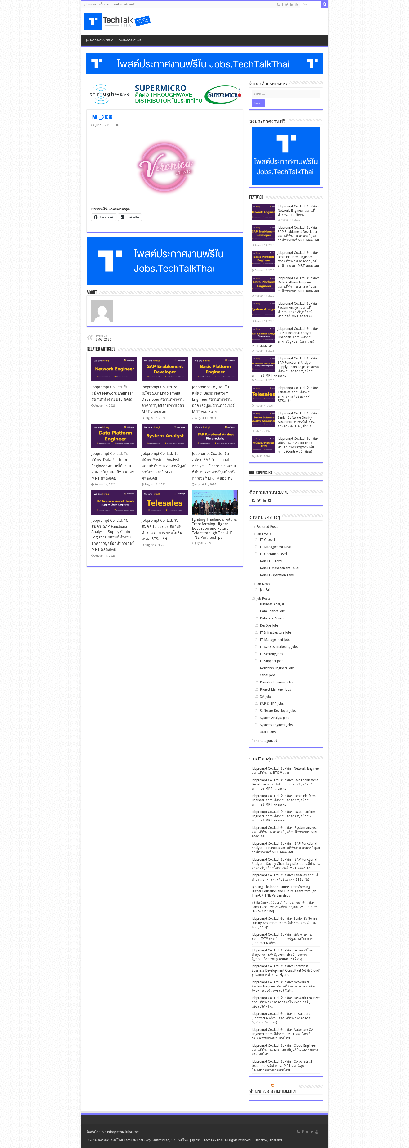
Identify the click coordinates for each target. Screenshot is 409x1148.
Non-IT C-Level (271, 561)
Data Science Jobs (272, 611)
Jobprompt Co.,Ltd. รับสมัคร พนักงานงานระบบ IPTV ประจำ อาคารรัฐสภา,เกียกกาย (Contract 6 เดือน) (282, 939)
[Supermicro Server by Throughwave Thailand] (165, 94)
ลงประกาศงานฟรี (124, 4)
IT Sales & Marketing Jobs (279, 647)
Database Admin (272, 618)
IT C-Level (267, 540)
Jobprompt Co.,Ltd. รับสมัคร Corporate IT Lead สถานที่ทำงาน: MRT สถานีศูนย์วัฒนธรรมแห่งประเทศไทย (282, 1065)
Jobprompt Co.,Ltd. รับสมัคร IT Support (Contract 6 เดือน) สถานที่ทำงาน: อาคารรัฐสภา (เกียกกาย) (281, 1018)
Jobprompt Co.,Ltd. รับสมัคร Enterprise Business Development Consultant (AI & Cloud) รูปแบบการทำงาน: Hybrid (286, 970)
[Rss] (278, 4)
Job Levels (263, 534)
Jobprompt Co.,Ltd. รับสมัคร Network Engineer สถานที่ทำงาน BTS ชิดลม (112, 393)
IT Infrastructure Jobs (275, 632)
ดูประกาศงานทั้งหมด (96, 4)
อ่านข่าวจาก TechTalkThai (272, 1091)
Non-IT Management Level (279, 568)
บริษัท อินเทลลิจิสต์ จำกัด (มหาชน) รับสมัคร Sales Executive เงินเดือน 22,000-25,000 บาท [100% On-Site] (284, 907)
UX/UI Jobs (268, 732)
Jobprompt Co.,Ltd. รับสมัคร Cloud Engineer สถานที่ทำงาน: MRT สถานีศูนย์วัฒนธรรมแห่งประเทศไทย (285, 1050)
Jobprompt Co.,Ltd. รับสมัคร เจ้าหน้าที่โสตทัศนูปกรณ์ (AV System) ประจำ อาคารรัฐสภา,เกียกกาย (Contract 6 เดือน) (282, 954)
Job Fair (265, 590)
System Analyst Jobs (274, 718)
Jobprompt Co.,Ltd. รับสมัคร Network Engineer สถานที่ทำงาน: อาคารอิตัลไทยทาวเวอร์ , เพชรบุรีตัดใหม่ (286, 1002)
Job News (263, 584)
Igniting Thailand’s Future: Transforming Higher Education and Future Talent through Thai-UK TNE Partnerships (214, 528)
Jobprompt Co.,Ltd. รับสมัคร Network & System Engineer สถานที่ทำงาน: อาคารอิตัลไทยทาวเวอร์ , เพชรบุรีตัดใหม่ (283, 986)
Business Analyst (272, 604)
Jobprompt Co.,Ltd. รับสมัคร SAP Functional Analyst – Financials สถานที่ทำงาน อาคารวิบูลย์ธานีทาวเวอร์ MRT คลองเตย (214, 465)
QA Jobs (265, 696)
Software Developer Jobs (278, 711)
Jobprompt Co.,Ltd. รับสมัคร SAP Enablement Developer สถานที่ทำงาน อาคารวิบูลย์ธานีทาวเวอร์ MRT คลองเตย (163, 399)
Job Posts (263, 598)
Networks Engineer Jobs (277, 668)
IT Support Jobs (271, 661)
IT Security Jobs (271, 654)
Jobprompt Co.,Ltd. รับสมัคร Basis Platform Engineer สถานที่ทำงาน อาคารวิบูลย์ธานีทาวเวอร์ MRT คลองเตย (213, 399)
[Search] (324, 4)
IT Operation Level (273, 554)
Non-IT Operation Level (277, 575)
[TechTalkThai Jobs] (118, 21)
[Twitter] (287, 4)
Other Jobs (267, 675)
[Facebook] (282, 4)
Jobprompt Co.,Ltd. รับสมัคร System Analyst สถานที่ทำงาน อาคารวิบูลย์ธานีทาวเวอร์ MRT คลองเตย (164, 465)
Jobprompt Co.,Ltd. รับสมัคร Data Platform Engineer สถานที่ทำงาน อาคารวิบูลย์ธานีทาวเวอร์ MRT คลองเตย (112, 465)
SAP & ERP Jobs (272, 703)
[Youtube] (296, 4)
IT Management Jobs (275, 639)
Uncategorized (266, 741)
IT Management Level (275, 547)
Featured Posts (267, 527)
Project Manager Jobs (275, 689)
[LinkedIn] (291, 4)
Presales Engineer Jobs (276, 682)
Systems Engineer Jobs (276, 725)
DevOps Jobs (269, 625)
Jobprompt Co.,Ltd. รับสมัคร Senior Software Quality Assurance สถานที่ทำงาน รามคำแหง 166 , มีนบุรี (284, 923)
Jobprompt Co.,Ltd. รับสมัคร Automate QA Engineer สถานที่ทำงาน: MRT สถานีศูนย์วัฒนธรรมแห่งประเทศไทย (282, 1034)
